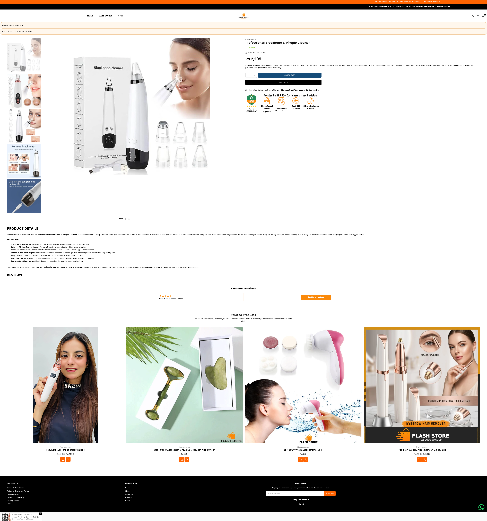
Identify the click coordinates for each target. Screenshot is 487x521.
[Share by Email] (129, 219)
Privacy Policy (13, 500)
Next (239, 107)
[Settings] (478, 16)
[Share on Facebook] (125, 219)
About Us (129, 494)
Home (128, 488)
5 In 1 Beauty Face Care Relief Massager (65, 450)
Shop (127, 491)
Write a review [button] (316, 297)
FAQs (9, 504)
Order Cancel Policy (15, 497)
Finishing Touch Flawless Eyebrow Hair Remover (184, 450)
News (127, 500)
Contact (128, 497)
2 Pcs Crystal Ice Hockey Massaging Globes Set (303, 450)
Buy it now (283, 82)
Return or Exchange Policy (18, 491)
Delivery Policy (13, 494)
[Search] (473, 16)
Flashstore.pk (251, 39)
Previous (44, 107)
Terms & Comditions (15, 488)
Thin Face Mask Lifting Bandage (422, 450)
